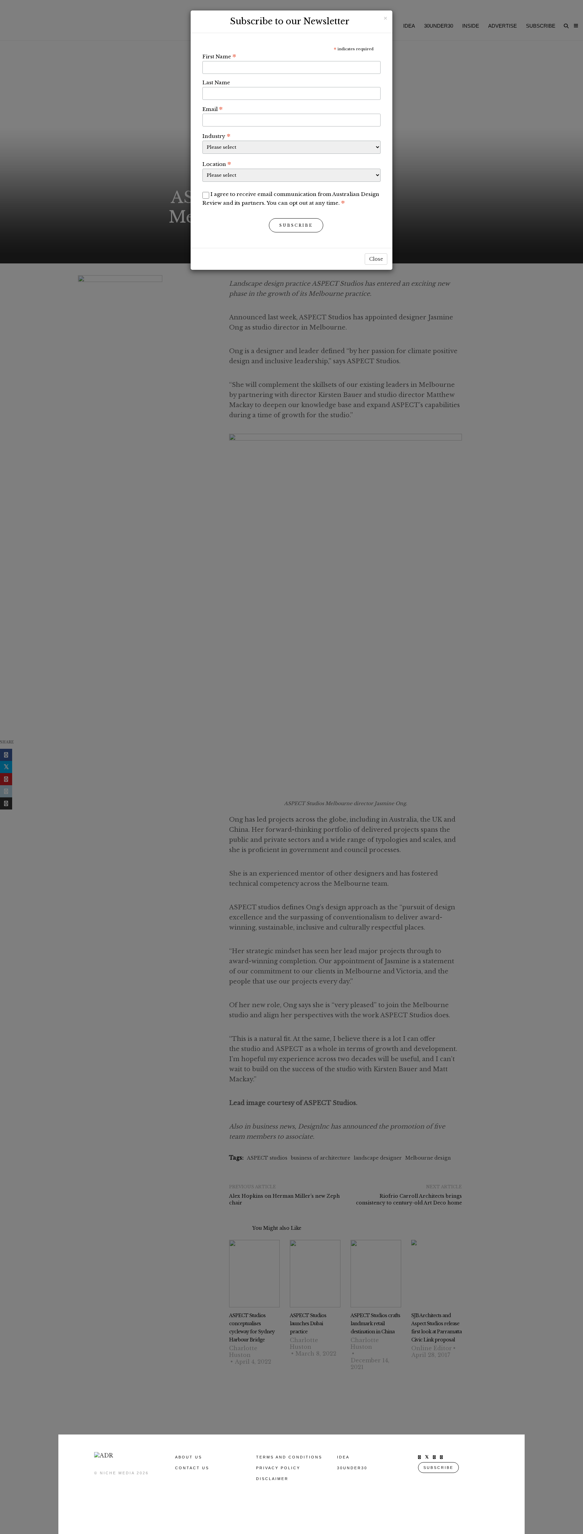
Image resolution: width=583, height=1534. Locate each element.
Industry (216, 136)
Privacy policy (278, 1468)
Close (376, 259)
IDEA (343, 1457)
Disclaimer (272, 1479)
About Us (188, 1457)
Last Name (216, 82)
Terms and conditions (289, 1457)
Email (212, 109)
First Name (219, 56)
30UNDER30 (352, 1468)
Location (216, 164)
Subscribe (296, 225)
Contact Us (192, 1468)
